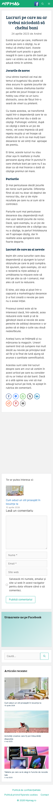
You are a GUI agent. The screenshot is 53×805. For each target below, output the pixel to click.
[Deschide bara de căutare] (42, 3)
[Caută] (44, 656)
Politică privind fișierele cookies (21, 794)
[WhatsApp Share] (23, 396)
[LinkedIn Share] (37, 396)
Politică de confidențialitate (26, 790)
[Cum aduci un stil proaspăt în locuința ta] (15, 493)
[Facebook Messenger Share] (16, 396)
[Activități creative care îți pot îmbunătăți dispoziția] (26, 731)
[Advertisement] (26, 443)
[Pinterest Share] (16, 403)
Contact (45, 794)
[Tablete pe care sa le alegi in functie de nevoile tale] (26, 767)
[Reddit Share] (8, 403)
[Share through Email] (23, 403)
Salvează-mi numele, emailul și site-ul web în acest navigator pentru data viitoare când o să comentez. (27, 584)
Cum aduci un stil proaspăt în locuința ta (22, 703)
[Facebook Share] (8, 396)
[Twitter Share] (30, 396)
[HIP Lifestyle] (10, 3)
